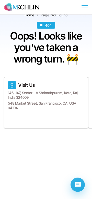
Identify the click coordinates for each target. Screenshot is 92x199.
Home (29, 15)
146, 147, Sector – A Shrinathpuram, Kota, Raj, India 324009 (43, 95)
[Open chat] (78, 185)
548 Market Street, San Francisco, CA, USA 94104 (42, 105)
